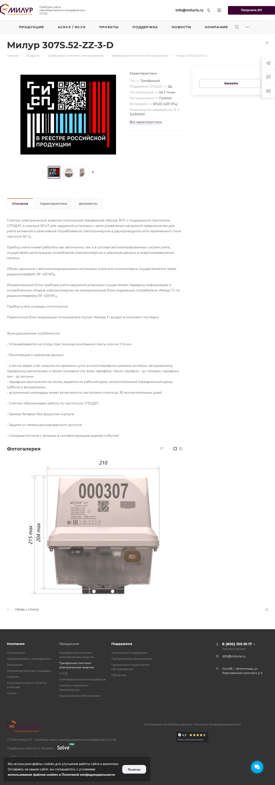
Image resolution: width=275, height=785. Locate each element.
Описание (20, 204)
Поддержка (121, 644)
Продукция (69, 644)
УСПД (63, 673)
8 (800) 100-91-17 (237, 644)
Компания (15, 644)
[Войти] (219, 10)
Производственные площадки (29, 670)
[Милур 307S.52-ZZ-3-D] (68, 115)
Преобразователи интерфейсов (82, 679)
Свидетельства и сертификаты (29, 658)
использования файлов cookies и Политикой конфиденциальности (61, 774)
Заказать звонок (234, 648)
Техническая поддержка (129, 652)
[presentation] (43, 172)
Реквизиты (15, 664)
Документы (88, 204)
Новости (13, 676)
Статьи (12, 693)
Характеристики (53, 204)
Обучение (118, 675)
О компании (16, 652)
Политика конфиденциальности (217, 724)
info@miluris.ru (189, 10)
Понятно (134, 769)
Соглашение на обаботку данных (168, 724)
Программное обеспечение (79, 695)
